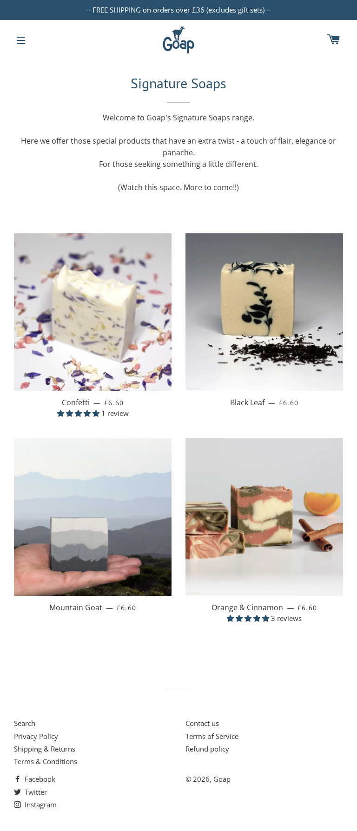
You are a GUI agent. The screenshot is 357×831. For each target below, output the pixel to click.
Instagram (40, 804)
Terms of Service (211, 736)
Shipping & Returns (44, 748)
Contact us (202, 723)
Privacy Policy (36, 736)
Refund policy (207, 748)
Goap (222, 779)
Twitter (35, 792)
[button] (79, 413)
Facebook (39, 779)
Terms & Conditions (45, 761)
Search (24, 723)
